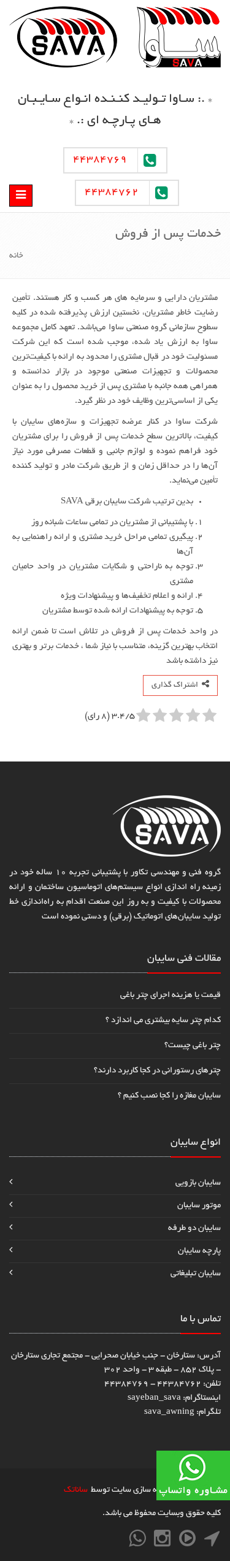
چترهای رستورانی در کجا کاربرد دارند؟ (157, 1070)
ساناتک (76, 1490)
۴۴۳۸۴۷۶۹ (100, 160)
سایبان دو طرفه (194, 1228)
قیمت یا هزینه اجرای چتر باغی (170, 995)
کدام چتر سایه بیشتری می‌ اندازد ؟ (163, 1020)
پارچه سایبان (199, 1251)
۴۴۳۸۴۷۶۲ (112, 192)
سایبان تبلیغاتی (196, 1273)
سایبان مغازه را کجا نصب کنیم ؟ (169, 1096)
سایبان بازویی (198, 1183)
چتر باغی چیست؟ (192, 1045)
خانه (16, 256)
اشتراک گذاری (176, 685)
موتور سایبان (199, 1205)
